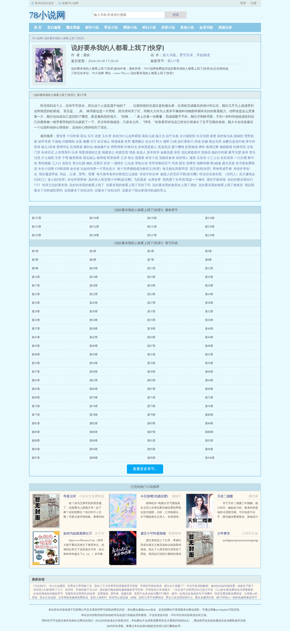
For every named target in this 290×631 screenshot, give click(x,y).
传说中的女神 (149, 174)
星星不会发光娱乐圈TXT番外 (151, 593)
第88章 (209, 432)
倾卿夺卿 (203, 163)
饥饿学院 (239, 147)
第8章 (208, 259)
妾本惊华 (153, 152)
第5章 (35, 259)
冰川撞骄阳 (187, 136)
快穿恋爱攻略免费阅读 (228, 593)
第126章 (210, 235)
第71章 (151, 397)
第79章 (151, 414)
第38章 (93, 328)
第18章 (93, 285)
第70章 (93, 397)
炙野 (128, 141)
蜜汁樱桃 (178, 147)
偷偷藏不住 (102, 147)
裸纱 (202, 147)
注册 (253, 3)
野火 (159, 141)
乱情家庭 (76, 147)
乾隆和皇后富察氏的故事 (80, 593)
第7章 (150, 259)
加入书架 (169, 55)
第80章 (209, 414)
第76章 (209, 406)
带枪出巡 (141, 163)
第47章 (151, 345)
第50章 (93, 354)
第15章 (151, 277)
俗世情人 (182, 158)
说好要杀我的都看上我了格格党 (221, 185)
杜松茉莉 (227, 158)
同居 (175, 163)
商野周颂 (117, 147)
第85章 (36, 432)
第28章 (209, 302)
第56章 (209, 363)
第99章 (151, 457)
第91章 (151, 440)
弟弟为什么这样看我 (126, 136)
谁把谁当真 (225, 136)
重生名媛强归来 (204, 597)
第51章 (151, 354)
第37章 (36, 328)
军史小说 (111, 27)
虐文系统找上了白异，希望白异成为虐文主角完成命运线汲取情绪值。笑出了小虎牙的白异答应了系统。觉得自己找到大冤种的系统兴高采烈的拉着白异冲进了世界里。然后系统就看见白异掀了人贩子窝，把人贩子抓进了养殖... (160, 554)
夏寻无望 (234, 152)
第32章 (209, 311)
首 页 (38, 27)
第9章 (35, 268)
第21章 (36, 294)
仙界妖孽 (154, 179)
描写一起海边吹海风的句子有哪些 (192, 593)
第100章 (210, 457)
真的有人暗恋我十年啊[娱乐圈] (110, 179)
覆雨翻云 (138, 141)
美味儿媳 (148, 136)
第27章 (151, 302)
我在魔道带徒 (48, 174)
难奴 (89, 163)
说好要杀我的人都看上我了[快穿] (64, 38)
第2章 (92, 251)
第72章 (209, 397)
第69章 (36, 397)
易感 (197, 141)
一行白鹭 (240, 158)
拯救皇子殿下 (245, 585)
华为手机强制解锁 (197, 585)
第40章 (209, 328)
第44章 (209, 337)
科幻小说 (149, 27)
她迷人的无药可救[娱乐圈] (179, 174)
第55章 (151, 363)
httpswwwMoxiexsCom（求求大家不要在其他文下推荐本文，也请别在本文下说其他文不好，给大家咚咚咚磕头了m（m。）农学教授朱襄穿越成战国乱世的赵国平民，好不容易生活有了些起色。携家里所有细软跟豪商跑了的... (83, 554)
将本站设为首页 (44, 3)
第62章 (93, 380)
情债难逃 (117, 141)
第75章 (151, 406)
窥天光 (160, 136)
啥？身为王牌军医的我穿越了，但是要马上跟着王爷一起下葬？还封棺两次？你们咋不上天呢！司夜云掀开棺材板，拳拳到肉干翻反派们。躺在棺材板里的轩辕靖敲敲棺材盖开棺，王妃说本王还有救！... (83, 517)
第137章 (173, 61)
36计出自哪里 (57, 585)
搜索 (176, 15)
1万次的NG (40, 585)
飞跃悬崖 (140, 179)
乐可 (90, 136)
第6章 (92, 259)
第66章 (93, 389)
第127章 (152, 235)
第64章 (209, 380)
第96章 (209, 449)
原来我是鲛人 (147, 147)
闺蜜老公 (108, 152)
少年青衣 (223, 533)
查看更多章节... (145, 469)
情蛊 (132, 152)
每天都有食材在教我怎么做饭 (117, 174)
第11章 (151, 268)
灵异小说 (168, 27)
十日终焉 (73, 136)
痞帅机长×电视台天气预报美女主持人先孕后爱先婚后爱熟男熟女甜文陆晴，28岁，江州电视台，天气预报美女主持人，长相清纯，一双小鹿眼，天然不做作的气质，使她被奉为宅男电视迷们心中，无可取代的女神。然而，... (160, 517)
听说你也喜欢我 (210, 174)
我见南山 (89, 158)
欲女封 (150, 141)
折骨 (107, 163)
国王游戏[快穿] (200, 168)
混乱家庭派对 (190, 152)
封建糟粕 (68, 141)
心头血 (129, 163)
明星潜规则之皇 (90, 152)
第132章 (94, 226)
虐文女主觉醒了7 (174, 585)
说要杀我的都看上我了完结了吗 (129, 185)
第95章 (151, 449)
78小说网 (37, 38)
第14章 (93, 277)
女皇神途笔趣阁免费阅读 (73, 597)
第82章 (93, 423)
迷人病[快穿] (57, 179)
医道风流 (164, 147)
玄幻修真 (54, 27)
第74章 (93, 406)
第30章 (93, 311)
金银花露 (166, 152)
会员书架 (206, 27)
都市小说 (92, 27)
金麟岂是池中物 (233, 141)
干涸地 (56, 141)
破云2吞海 (48, 147)
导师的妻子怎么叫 (86, 589)
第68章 (209, 389)
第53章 (36, 363)
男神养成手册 (222, 168)
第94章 (93, 449)
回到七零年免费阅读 (151, 597)
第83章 (151, 423)
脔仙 (83, 136)
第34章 (93, 320)
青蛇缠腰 (44, 163)
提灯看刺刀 (185, 141)
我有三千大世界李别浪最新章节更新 (116, 585)
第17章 (36, 285)
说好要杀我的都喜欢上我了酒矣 (175, 185)
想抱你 (206, 152)
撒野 (166, 141)
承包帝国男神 (77, 179)
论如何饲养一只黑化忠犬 (97, 168)
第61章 (36, 380)
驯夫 (182, 163)
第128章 (94, 235)
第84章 (209, 423)
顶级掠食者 (167, 158)
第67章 (151, 389)
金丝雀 (75, 168)
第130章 (210, 226)
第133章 (36, 226)
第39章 (151, 328)
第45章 (36, 345)
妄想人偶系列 (98, 597)
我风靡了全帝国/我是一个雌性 (184, 179)
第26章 (93, 302)
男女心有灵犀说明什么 (179, 597)
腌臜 (86, 141)
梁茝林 (115, 593)
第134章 (210, 218)
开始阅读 (203, 55)
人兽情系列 (63, 152)
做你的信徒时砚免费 (223, 585)
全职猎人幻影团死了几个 (48, 589)
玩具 (75, 152)
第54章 (93, 363)
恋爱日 (98, 163)
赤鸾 (79, 141)
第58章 (93, 371)
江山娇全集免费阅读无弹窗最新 (234, 589)
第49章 (36, 354)
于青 (65, 158)
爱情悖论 (62, 147)
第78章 (93, 414)
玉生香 (106, 136)
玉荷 (58, 158)
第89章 (36, 440)
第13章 (36, 277)
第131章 (152, 226)
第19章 (151, 285)
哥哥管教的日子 (160, 163)
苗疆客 (140, 158)
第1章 (35, 251)
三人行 (56, 163)
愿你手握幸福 (216, 179)
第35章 (151, 320)
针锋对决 (130, 147)
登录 (243, 3)
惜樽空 (191, 163)
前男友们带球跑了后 (80, 585)
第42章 (93, 337)
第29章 (36, 311)
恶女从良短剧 (48, 597)
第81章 (36, 423)
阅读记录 (225, 27)
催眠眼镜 (226, 147)
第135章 (152, 218)
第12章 (209, 268)
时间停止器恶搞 (118, 597)
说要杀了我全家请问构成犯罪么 (145, 190)
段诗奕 (69, 589)
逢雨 (192, 158)
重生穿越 (73, 27)
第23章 (151, 294)
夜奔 (245, 152)
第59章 (151, 371)
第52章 (209, 354)
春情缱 (101, 158)
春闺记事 (212, 147)
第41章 (36, 337)
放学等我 (44, 141)
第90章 (93, 440)
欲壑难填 (191, 147)
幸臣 (177, 152)
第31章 (151, 311)
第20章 (209, 285)
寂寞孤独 (102, 593)
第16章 (209, 277)
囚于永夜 (172, 136)
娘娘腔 (238, 136)
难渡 (213, 136)
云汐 (124, 158)
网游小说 (130, 27)
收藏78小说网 (70, 3)
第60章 (209, 371)
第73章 (36, 406)
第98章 (93, 457)
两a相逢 (215, 163)
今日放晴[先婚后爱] (154, 496)
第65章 (36, 389)
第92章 (209, 440)
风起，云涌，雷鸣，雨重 (77, 174)
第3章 (150, 251)
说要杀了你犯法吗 (108, 190)
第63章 (151, 380)
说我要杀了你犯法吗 (79, 190)
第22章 (93, 294)
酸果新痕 (75, 158)
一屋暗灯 (117, 163)
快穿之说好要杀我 (55, 185)
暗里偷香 (113, 158)
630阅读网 (62, 168)
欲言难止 (103, 141)
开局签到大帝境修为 (157, 589)
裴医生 (67, 163)
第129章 (36, 235)
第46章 (93, 345)
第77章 (36, 414)
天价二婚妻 (225, 496)
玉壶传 (201, 158)
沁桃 (173, 141)
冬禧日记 (47, 152)
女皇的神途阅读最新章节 (48, 593)
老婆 (98, 136)
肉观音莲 (122, 152)
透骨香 (61, 136)
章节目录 (186, 55)
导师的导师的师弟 (151, 585)
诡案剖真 (126, 593)
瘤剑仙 (88, 147)
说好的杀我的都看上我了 (87, 185)
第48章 (209, 345)
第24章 (209, 294)
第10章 (93, 268)
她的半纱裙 (219, 152)
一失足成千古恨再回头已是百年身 (192, 589)
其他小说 (187, 27)
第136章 (94, 218)
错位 (131, 158)
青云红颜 (78, 163)
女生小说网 (46, 168)
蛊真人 (141, 152)
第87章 (151, 432)
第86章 (93, 432)
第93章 (36, 449)
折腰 (205, 141)
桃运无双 (215, 141)
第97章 (36, 457)
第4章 (208, 251)
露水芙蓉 (228, 163)
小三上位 (213, 158)
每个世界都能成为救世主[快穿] (139, 168)
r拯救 (133, 597)
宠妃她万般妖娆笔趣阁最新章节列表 (121, 589)
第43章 (151, 337)
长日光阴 (202, 136)
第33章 (36, 320)
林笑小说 (151, 158)
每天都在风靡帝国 (175, 168)
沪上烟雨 (47, 158)
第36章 (209, 320)
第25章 (36, 302)
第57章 (36, 371)
